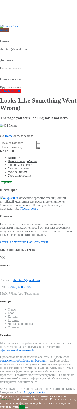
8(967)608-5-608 (10, 91)
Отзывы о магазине (13, 242)
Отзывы (12, 20)
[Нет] (26, 407)
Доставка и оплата (19, 10)
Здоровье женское (20, 164)
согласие (5, 399)
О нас (11, 7)
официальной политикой (17, 350)
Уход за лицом (17, 172)
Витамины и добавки (22, 161)
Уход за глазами (18, 168)
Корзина (6, 182)
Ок (21, 406)
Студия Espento (34, 392)
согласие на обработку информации (24, 360)
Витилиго (14, 157)
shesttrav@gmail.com (26, 280)
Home (9, 136)
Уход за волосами (19, 175)
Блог (10, 13)
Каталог (13, 316)
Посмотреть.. (29, 208)
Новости (13, 16)
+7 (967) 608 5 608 (18, 287)
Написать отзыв (38, 242)
